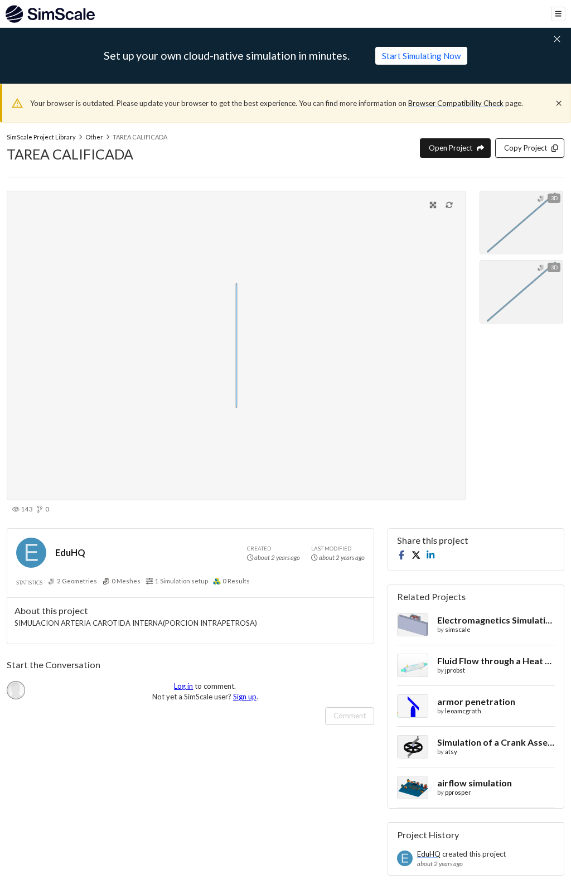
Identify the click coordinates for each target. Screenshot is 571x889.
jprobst (455, 670)
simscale (458, 629)
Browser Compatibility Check (456, 103)
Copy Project (525, 147)
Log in (183, 686)
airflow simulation (474, 782)
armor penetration (476, 701)
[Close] (558, 103)
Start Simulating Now (421, 56)
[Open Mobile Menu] (558, 14)
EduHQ (70, 552)
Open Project (450, 147)
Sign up (245, 696)
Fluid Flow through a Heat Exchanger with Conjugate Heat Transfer (496, 660)
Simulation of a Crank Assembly (496, 742)
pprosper (458, 792)
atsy (451, 751)
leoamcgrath (463, 710)
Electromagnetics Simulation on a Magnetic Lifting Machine (496, 620)
